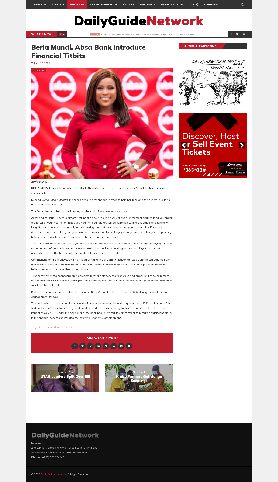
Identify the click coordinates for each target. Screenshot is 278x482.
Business (77, 4)
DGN (191, 4)
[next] (242, 145)
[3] (212, 174)
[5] (220, 174)
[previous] (184, 145)
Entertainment (102, 4)
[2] (208, 174)
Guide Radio (170, 4)
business (67, 327)
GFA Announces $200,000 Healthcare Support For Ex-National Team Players (143, 34)
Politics (58, 4)
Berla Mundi (54, 327)
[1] (204, 174)
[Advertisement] (207, 239)
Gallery (146, 4)
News (38, 4)
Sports (128, 4)
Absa (42, 327)
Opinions (211, 4)
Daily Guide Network (53, 474)
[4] (216, 174)
